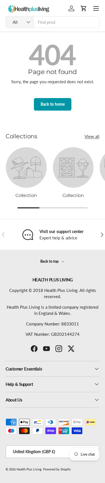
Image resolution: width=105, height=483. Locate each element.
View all (92, 136)
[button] (84, 8)
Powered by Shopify (57, 469)
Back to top (49, 261)
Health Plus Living (29, 469)
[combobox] (52, 22)
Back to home (53, 104)
